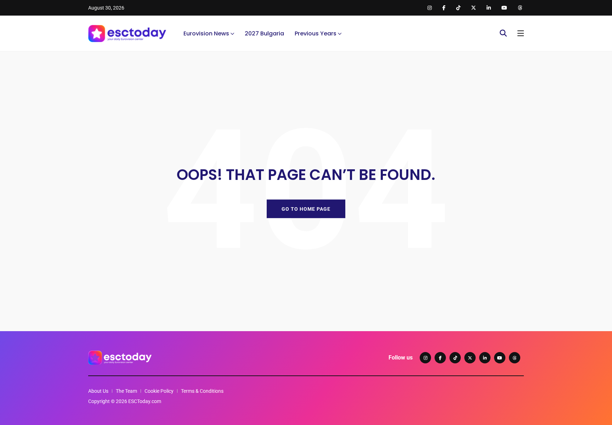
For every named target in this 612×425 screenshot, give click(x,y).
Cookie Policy (159, 391)
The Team (126, 391)
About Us (98, 391)
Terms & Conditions (202, 391)
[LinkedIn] (485, 357)
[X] (470, 357)
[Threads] (514, 357)
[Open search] (503, 33)
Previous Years (315, 33)
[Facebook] (440, 357)
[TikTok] (455, 357)
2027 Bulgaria (264, 33)
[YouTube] (499, 357)
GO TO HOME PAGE (306, 208)
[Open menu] (520, 33)
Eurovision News (206, 33)
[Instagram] (425, 357)
